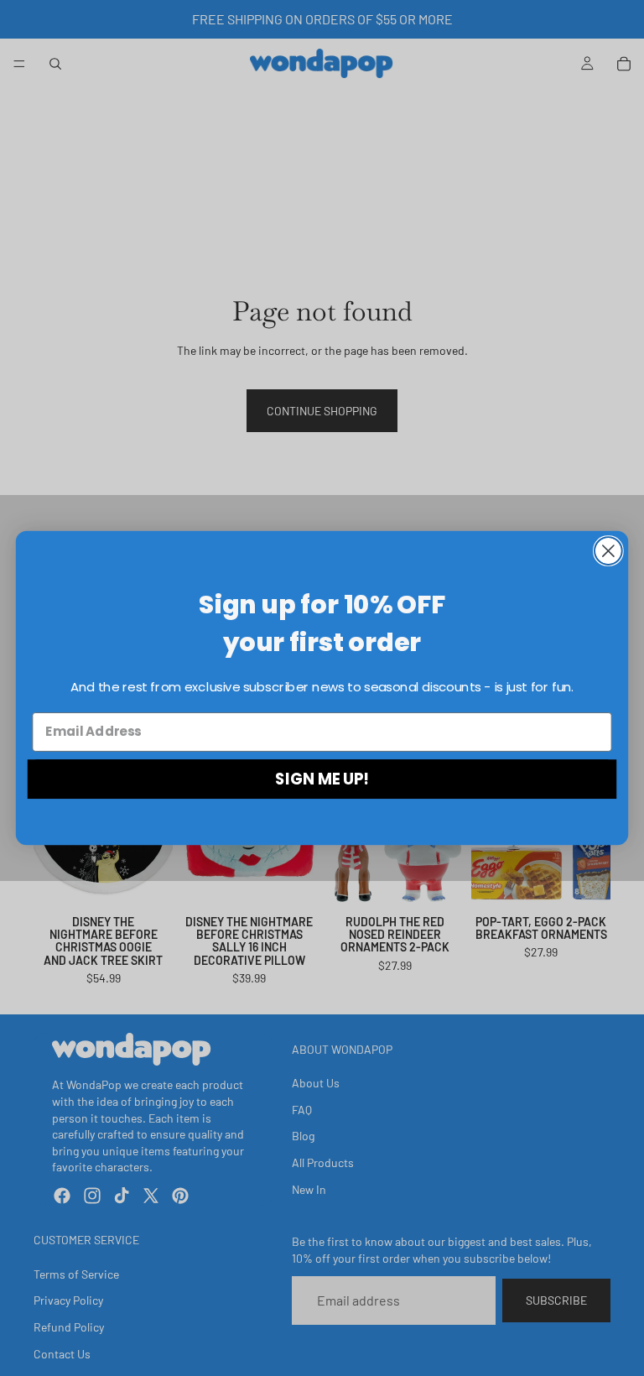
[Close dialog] (608, 551)
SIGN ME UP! (321, 779)
